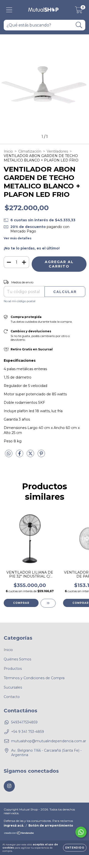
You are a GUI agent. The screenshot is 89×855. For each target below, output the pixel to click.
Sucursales (13, 687)
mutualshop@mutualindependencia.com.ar (48, 741)
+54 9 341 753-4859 (27, 731)
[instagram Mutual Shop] (9, 786)
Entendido (74, 847)
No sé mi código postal (19, 301)
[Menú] (9, 10)
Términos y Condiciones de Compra (34, 678)
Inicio (8, 151)
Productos (13, 668)
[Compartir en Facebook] (20, 455)
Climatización (29, 151)
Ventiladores (57, 151)
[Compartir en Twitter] (31, 455)
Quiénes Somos (17, 659)
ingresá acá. (14, 825)
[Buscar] (79, 25)
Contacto (12, 697)
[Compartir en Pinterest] (41, 455)
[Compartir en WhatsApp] (8, 454)
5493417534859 (24, 722)
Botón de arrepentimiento (50, 825)
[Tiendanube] (19, 833)
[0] (79, 11)
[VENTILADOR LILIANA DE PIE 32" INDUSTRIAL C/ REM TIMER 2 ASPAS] (48, 603)
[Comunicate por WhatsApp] (81, 832)
